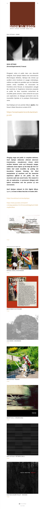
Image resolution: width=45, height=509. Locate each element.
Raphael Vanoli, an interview (15, 270)
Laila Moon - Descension (14, 341)
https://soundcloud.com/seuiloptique (18, 198)
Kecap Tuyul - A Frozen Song (15, 418)
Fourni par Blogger (23, 503)
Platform (22, 28)
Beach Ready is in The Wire (14, 309)
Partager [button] (8, 239)
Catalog (17, 28)
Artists (12, 28)
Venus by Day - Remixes (13, 379)
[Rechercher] (37, 3)
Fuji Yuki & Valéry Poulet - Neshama (17, 495)
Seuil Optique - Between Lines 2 (16, 456)
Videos (27, 28)
